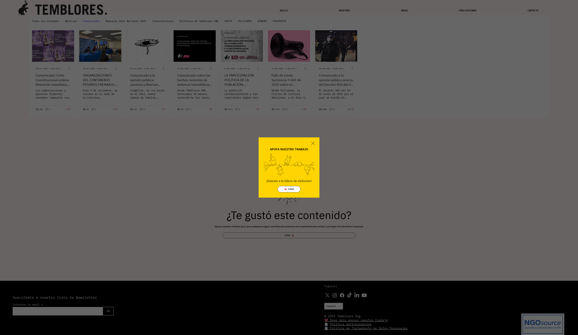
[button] (313, 143)
